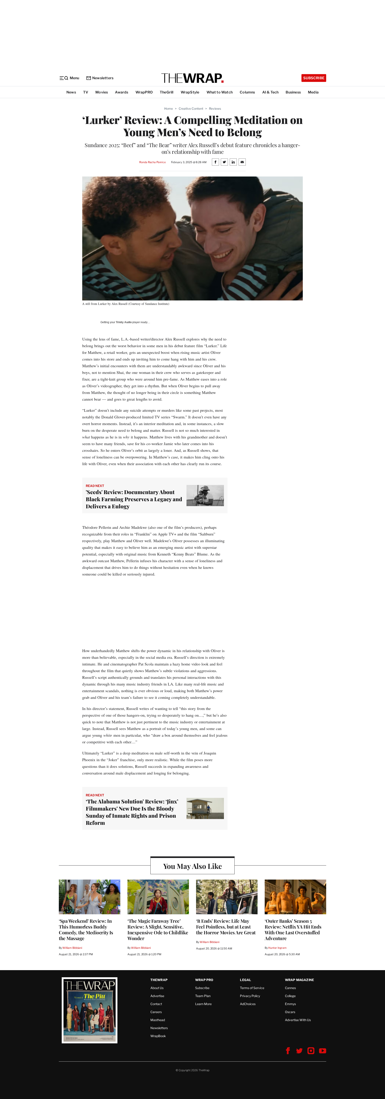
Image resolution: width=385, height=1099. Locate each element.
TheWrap (159, 980)
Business (293, 92)
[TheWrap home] (192, 78)
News (71, 92)
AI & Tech (270, 92)
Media (313, 92)
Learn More (203, 1004)
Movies (101, 92)
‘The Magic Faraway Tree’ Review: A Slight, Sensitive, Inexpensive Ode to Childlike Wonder (157, 929)
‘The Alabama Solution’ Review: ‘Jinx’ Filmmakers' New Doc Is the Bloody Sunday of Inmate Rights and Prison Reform (132, 812)
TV (85, 92)
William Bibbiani (72, 947)
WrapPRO (144, 92)
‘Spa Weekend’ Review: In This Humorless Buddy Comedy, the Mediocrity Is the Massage (86, 929)
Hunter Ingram (277, 947)
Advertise (157, 996)
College (290, 996)
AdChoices (248, 1004)
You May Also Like (192, 866)
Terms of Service (252, 988)
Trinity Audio (124, 322)
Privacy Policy (250, 996)
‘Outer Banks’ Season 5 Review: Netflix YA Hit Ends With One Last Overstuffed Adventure (293, 929)
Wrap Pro (204, 980)
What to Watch (220, 92)
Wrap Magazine (299, 980)
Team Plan (203, 996)
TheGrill (167, 92)
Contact (156, 1004)
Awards (121, 92)
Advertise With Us (298, 1020)
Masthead (157, 1020)
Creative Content (191, 108)
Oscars (290, 1012)
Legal (245, 980)
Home (168, 108)
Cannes (290, 988)
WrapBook (158, 1036)
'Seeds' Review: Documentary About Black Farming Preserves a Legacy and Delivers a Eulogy (134, 499)
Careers (156, 1012)
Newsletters (102, 78)
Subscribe (313, 78)
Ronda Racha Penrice (152, 162)
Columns (247, 92)
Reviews (215, 108)
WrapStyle (190, 92)
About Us (157, 988)
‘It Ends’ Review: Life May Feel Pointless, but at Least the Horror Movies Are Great (226, 926)
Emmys (290, 1004)
